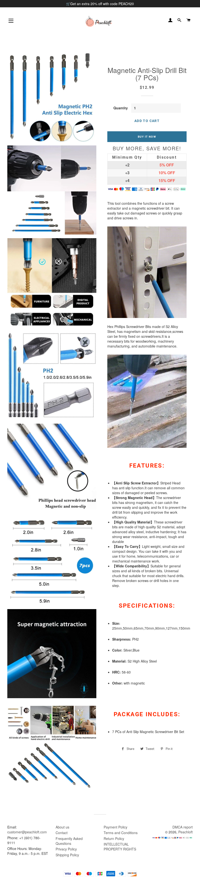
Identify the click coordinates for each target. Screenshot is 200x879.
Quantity (120, 107)
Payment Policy (115, 827)
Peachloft (185, 831)
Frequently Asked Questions (69, 841)
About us (62, 827)
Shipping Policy (67, 854)
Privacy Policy (66, 849)
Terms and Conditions (121, 832)
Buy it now (147, 136)
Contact (62, 832)
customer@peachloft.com (27, 831)
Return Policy (114, 838)
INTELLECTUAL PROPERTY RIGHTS (120, 846)
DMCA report (182, 827)
